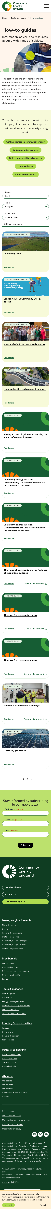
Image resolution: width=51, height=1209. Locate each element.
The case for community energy (20, 615)
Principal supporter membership (15, 971)
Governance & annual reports (14, 1092)
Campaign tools (9, 1066)
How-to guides (8, 993)
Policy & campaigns (14, 1049)
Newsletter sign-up (15, 901)
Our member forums (10, 1009)
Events (5, 929)
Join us (5, 979)
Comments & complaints (12, 1124)
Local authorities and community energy (25, 389)
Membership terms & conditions (16, 1120)
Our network (7, 1088)
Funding (5, 1028)
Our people (7, 1080)
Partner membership (11, 975)
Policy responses (9, 1058)
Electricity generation (15, 750)
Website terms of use (11, 1115)
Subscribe (25, 845)
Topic (7, 203)
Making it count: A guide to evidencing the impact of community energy (25, 436)
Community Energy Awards (14, 944)
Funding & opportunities (17, 1023)
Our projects (7, 1084)
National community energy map (16, 1005)
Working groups (9, 1062)
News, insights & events (16, 920)
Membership (9, 958)
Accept (8, 1205)
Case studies (7, 997)
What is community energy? (14, 1013)
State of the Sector (10, 937)
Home (4, 18)
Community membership (12, 967)
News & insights (9, 925)
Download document (34, 583)
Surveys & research (10, 1036)
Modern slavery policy (11, 1129)
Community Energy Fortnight (14, 940)
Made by (6, 1182)
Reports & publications (12, 933)
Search (7, 192)
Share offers (7, 1032)
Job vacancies (8, 1039)
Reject (43, 1205)
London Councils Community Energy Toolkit (22, 300)
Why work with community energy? (22, 705)
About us (7, 1076)
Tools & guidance (18, 18)
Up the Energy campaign (12, 948)
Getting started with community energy (24, 344)
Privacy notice (8, 1111)
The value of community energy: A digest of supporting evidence (25, 571)
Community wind (12, 253)
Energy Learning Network (13, 1001)
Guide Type (9, 213)
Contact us (10, 894)
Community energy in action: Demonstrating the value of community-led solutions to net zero (25, 482)
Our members (8, 963)
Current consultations (11, 1054)
